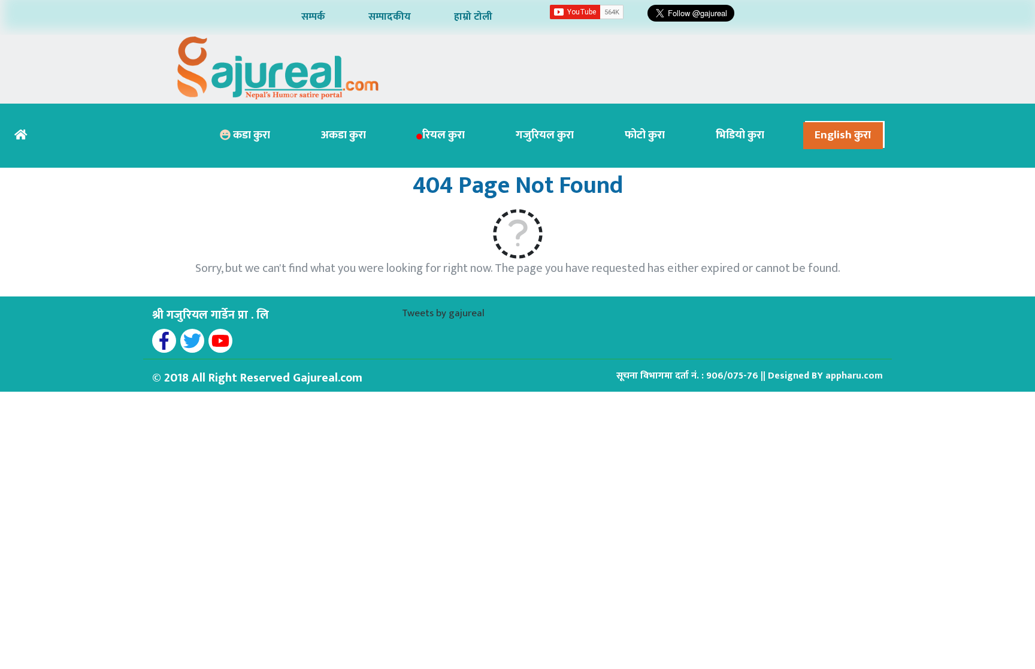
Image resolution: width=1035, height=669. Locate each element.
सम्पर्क (313, 16)
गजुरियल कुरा (545, 135)
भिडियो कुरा (740, 135)
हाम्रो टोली (473, 16)
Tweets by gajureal (443, 313)
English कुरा (843, 135)
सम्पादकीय (389, 16)
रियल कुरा (443, 135)
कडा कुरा (250, 135)
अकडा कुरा (343, 135)
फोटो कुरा (645, 135)
